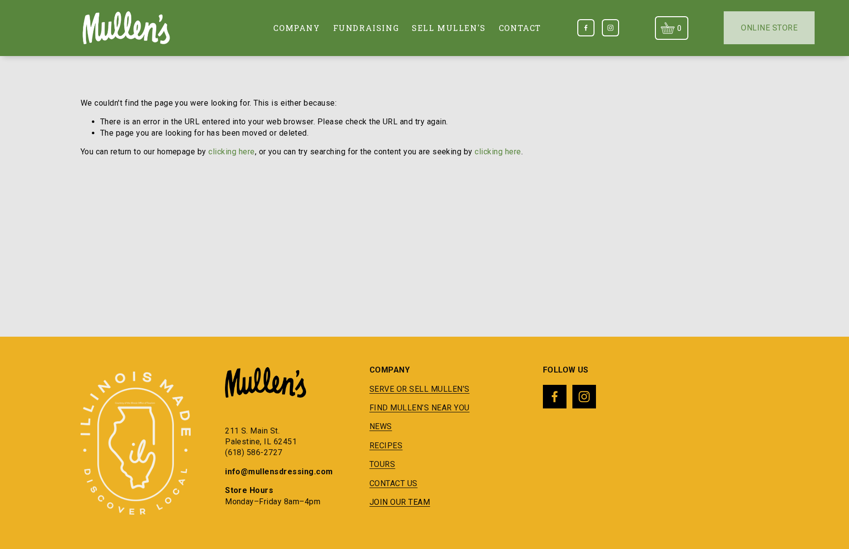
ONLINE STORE (769, 27)
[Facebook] (585, 27)
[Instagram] (610, 27)
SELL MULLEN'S (449, 27)
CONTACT (520, 27)
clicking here (231, 151)
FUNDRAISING (366, 27)
